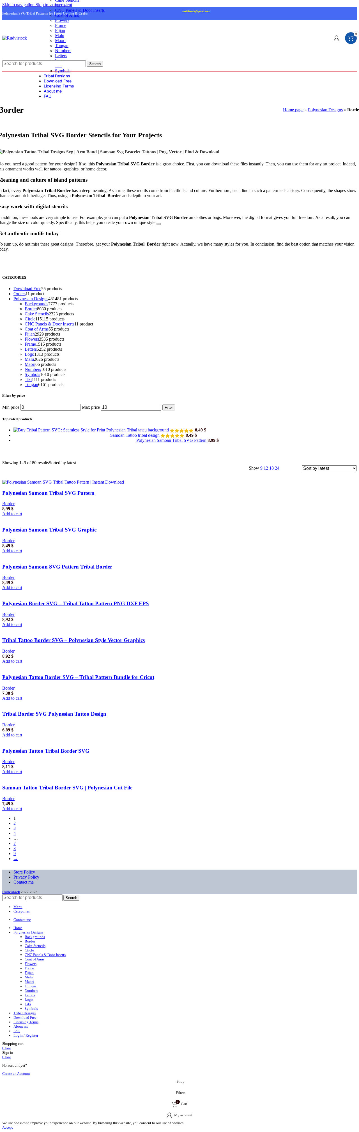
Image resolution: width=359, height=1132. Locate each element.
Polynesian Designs (325, 109)
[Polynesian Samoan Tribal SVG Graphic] (72, 518)
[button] (12, 513)
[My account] (336, 38)
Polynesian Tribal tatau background (138, 430)
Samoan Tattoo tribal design (135, 435)
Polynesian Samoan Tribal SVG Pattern (172, 440)
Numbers (63, 50)
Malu (59, 35)
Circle (60, 5)
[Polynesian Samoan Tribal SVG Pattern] (74, 440)
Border (8, 503)
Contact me (23, 882)
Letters (61, 55)
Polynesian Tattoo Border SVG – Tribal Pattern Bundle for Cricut (78, 677)
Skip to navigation (19, 4)
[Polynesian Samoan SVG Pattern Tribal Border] (72, 555)
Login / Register (25, 1035)
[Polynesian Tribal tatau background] (59, 430)
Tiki (28, 1004)
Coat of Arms (67, 15)
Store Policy (24, 872)
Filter (169, 407)
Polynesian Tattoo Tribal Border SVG (45, 751)
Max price (91, 407)
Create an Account (16, 1073)
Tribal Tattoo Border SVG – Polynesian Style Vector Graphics (73, 640)
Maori (60, 40)
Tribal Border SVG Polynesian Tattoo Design (54, 714)
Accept (7, 1127)
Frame (60, 25)
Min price (10, 407)
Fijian (60, 30)
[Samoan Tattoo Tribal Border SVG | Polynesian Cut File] (69, 776)
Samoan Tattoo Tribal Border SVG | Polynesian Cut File (67, 788)
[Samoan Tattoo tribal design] (61, 435)
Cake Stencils (35, 946)
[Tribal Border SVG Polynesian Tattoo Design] (60, 703)
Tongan (61, 45)
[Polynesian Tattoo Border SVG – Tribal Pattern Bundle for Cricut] (59, 666)
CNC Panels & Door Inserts (80, 10)
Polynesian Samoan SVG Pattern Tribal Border (57, 567)
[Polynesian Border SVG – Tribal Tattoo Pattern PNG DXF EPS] (57, 592)
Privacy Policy (26, 877)
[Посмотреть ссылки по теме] (159, 224)
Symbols (31, 1008)
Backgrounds (35, 937)
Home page (293, 109)
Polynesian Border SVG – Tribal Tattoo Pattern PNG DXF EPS (75, 603)
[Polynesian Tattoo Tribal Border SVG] (58, 740)
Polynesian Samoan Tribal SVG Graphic (49, 530)
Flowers (62, 20)
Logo (29, 999)
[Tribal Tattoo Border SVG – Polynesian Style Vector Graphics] (56, 629)
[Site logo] (14, 38)
